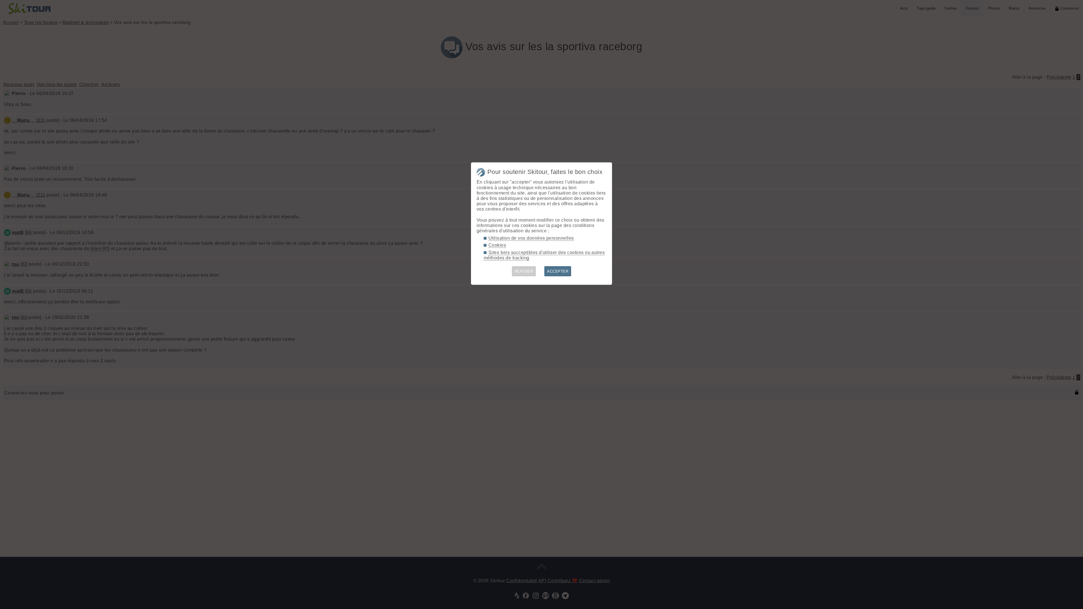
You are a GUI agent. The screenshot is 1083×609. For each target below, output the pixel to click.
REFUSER (524, 271)
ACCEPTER (557, 271)
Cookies (497, 245)
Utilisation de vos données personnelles (531, 238)
